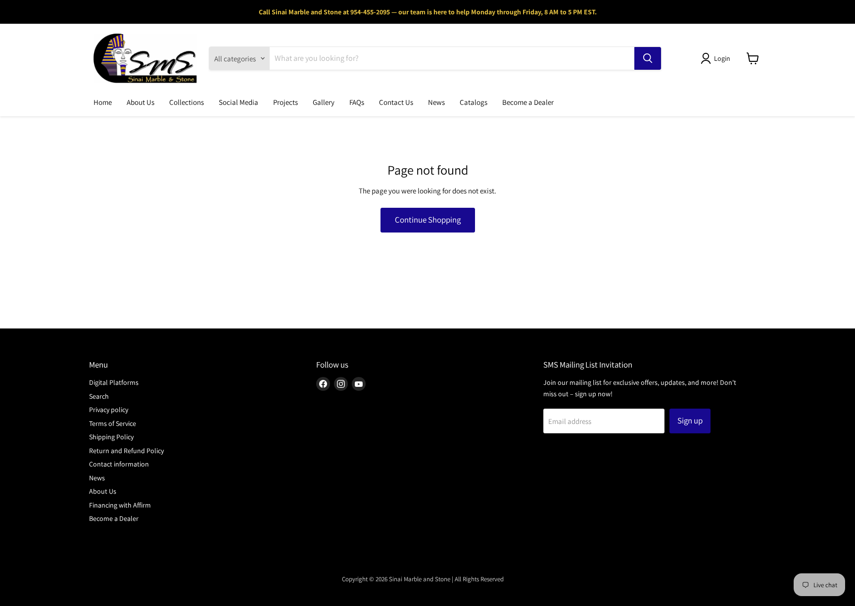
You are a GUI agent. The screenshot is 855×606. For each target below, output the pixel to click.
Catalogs (473, 102)
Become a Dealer (528, 102)
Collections (186, 102)
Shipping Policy (111, 436)
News (436, 102)
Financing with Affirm (120, 505)
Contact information (119, 464)
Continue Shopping (428, 219)
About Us (140, 102)
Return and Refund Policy (126, 450)
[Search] (647, 58)
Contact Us (396, 102)
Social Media (238, 102)
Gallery (323, 102)
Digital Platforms (114, 382)
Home (103, 102)
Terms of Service (112, 423)
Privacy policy (108, 409)
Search (99, 396)
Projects (285, 102)
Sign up (690, 420)
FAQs (356, 102)
